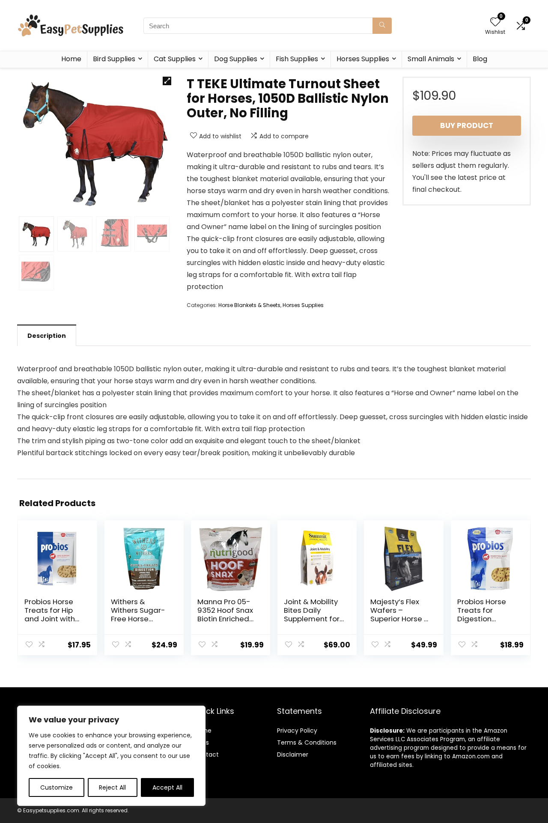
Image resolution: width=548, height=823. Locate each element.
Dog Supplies (235, 59)
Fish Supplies (297, 59)
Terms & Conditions (307, 742)
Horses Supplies (363, 59)
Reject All (112, 787)
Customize (56, 787)
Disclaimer (292, 754)
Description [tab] (46, 335)
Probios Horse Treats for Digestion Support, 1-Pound (481, 618)
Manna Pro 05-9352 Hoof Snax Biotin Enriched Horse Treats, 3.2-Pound (225, 618)
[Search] (382, 26)
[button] (167, 81)
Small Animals (431, 59)
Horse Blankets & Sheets (249, 305)
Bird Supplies (114, 59)
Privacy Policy (297, 730)
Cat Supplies (175, 59)
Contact (206, 754)
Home (71, 59)
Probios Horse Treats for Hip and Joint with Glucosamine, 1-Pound (52, 618)
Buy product (466, 125)
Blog (480, 59)
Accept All (167, 787)
